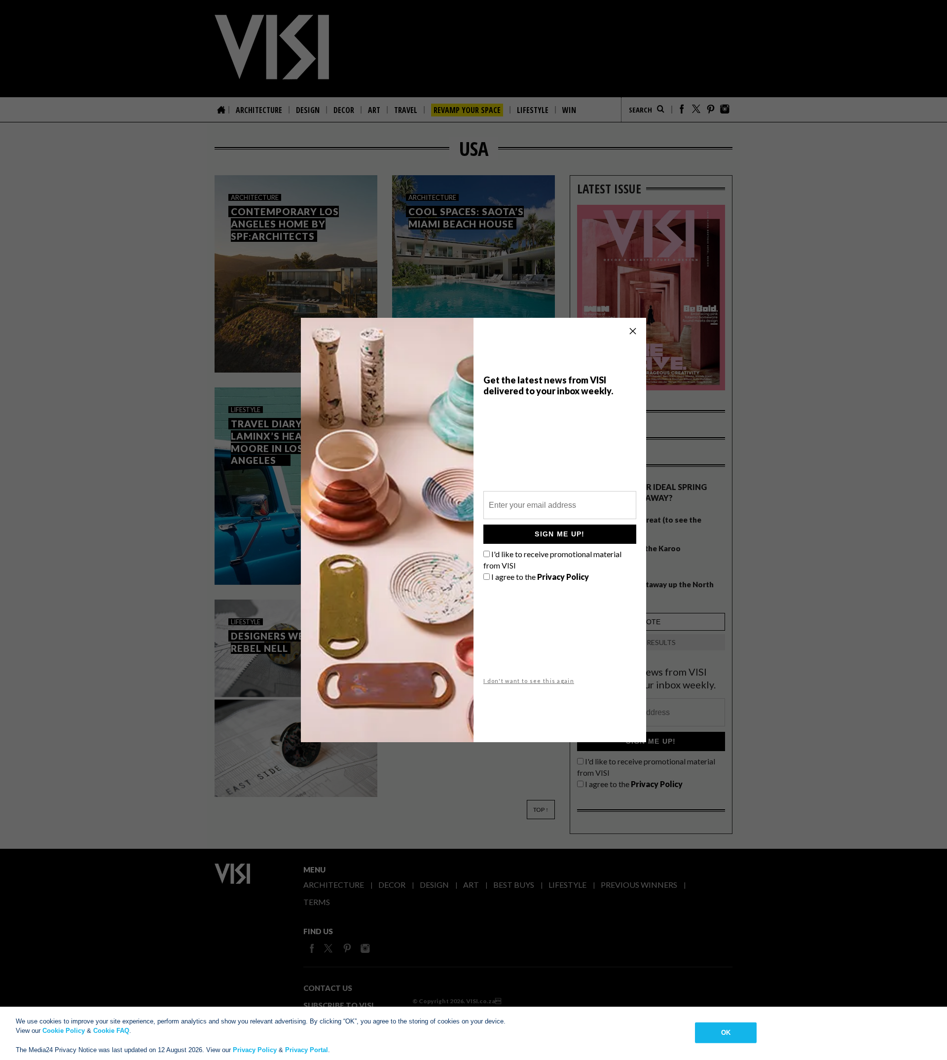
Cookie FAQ (111, 1030)
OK (725, 1032)
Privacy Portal (306, 1050)
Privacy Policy (255, 1050)
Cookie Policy (63, 1030)
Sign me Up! (559, 534)
